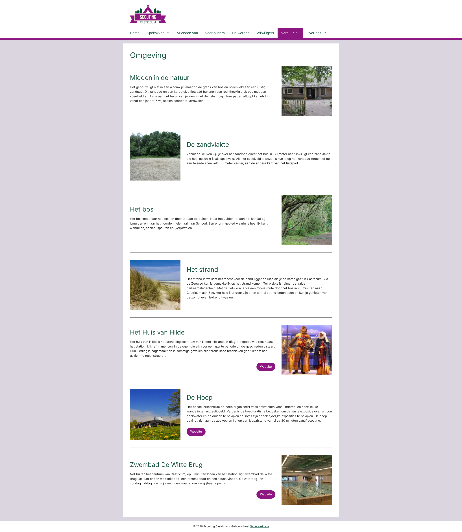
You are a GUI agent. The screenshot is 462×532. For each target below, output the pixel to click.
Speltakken (155, 33)
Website (266, 366)
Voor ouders (215, 33)
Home (135, 33)
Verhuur (287, 33)
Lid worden (240, 33)
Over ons (313, 33)
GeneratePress (259, 526)
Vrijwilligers (265, 33)
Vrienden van (187, 33)
